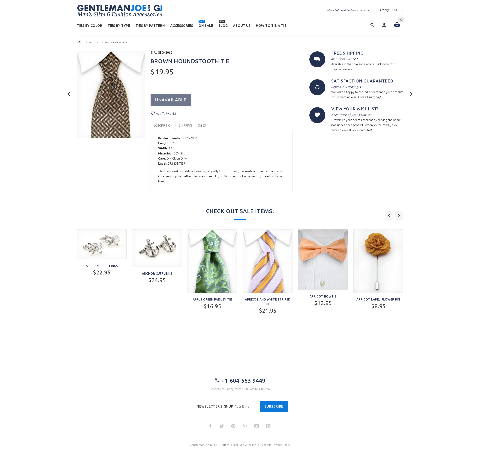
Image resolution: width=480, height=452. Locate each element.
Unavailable (171, 99)
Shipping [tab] (185, 125)
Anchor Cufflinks (157, 273)
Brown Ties (92, 42)
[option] (101, 262)
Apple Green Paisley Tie (212, 299)
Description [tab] (163, 125)
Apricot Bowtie (323, 296)
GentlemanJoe (199, 444)
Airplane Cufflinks (102, 266)
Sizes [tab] (202, 125)
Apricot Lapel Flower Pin (378, 299)
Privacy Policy (281, 444)
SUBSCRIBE (274, 406)
